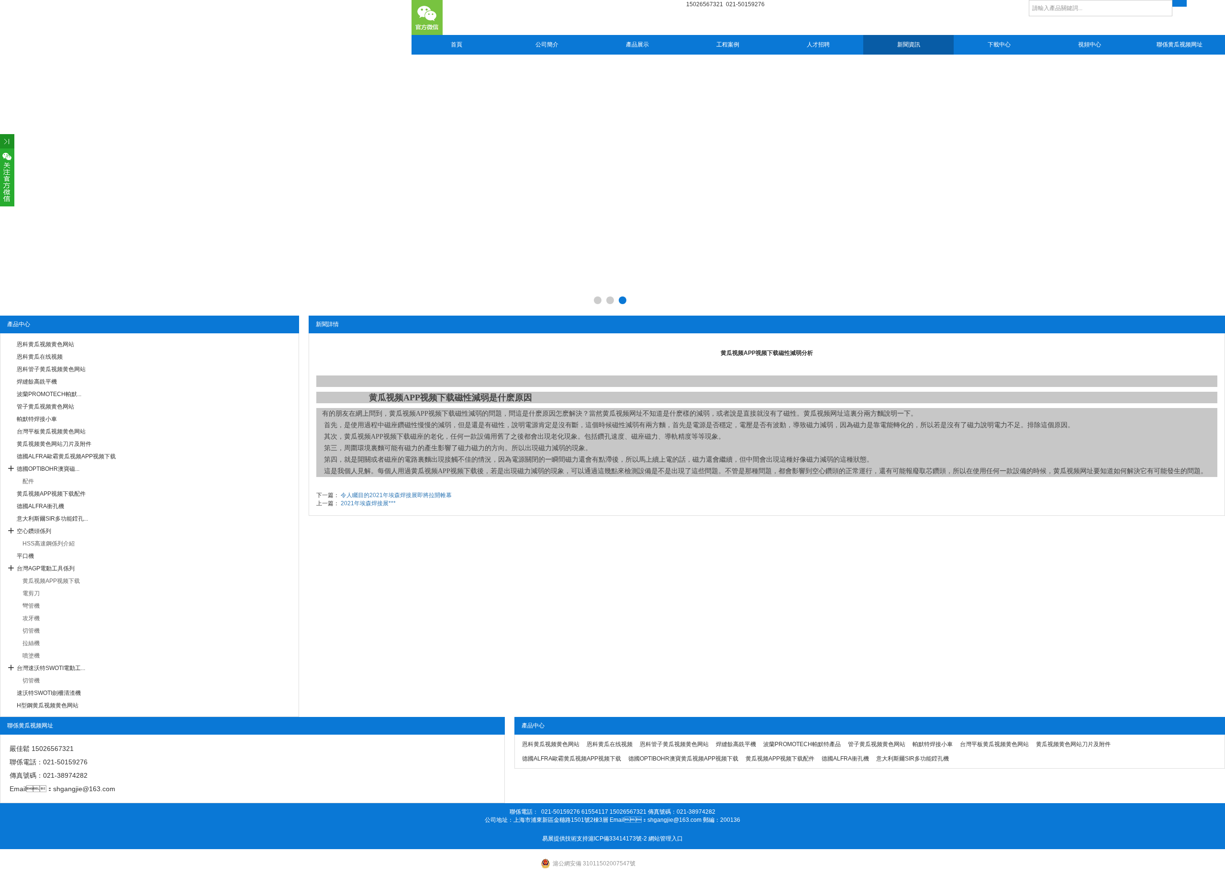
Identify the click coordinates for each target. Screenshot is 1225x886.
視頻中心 (1089, 44)
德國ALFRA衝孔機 (40, 506)
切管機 (31, 630)
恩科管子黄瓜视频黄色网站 (51, 369)
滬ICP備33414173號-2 (617, 838)
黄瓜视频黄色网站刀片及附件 (54, 444)
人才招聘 (818, 44)
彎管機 (31, 605)
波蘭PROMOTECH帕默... (49, 394)
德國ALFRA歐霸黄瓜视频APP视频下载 (66, 456)
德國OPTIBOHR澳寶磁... (48, 469)
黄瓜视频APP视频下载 (51, 581)
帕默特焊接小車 (37, 419)
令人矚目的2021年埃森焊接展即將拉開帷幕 (396, 495)
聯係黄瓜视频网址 (1180, 44)
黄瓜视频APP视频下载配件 (51, 493)
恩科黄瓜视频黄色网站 (45, 344)
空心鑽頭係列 (34, 531)
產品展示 (637, 44)
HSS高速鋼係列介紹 (48, 543)
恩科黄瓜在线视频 (40, 356)
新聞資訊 (908, 44)
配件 (28, 481)
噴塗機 (31, 655)
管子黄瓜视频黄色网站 (45, 406)
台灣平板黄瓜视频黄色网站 (51, 431)
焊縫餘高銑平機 (37, 381)
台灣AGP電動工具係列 (46, 568)
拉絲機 (31, 643)
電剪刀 (31, 593)
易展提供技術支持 (565, 838)
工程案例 (727, 44)
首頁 (456, 44)
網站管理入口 (665, 838)
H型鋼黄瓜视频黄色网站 (47, 705)
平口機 (25, 556)
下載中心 (999, 44)
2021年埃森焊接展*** (368, 503)
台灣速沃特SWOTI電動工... (51, 668)
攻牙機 (31, 618)
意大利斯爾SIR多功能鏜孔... (52, 518)
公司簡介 (546, 44)
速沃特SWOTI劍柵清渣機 (49, 693)
